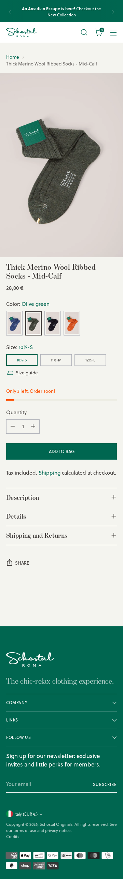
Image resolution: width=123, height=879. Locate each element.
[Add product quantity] (33, 426)
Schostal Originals (56, 824)
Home (12, 57)
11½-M (56, 360)
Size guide (27, 372)
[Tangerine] (72, 323)
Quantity (16, 412)
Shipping (49, 472)
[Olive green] (33, 323)
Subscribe (105, 784)
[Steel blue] (14, 323)
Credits (12, 836)
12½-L (90, 360)
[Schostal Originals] (21, 32)
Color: (28, 304)
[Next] (112, 11)
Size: (19, 347)
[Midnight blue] (52, 323)
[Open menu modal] (113, 33)
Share (22, 563)
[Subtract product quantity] (12, 426)
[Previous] (10, 11)
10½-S (22, 360)
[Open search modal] (84, 33)
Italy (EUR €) (26, 814)
